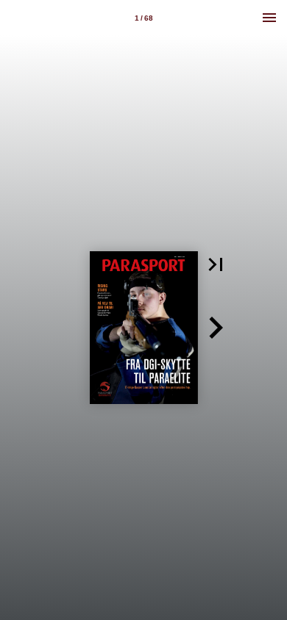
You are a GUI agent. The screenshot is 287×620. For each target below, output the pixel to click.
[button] (215, 264)
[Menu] (269, 17)
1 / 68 (144, 18)
